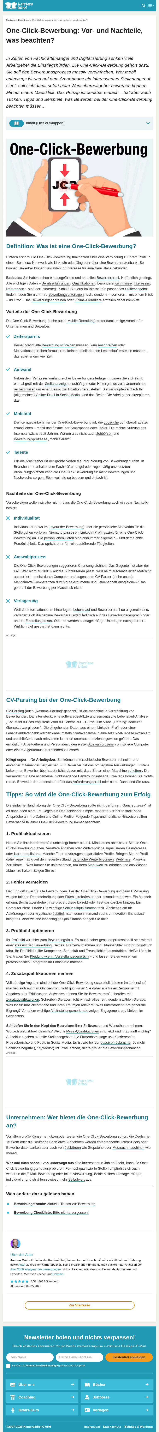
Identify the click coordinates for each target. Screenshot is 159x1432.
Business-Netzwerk (32, 263)
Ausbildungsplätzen (29, 472)
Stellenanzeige (56, 384)
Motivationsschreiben (30, 351)
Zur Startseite (79, 1305)
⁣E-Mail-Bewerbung (41, 1174)
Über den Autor (22, 1255)
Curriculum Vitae (98, 722)
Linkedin (60, 263)
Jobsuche (111, 422)
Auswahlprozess (101, 744)
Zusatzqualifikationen (22, 999)
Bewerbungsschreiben (49, 300)
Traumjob (73, 1005)
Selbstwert (76, 1179)
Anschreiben (107, 345)
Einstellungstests (38, 621)
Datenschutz (112, 1426)
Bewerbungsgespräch (125, 615)
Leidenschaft (107, 582)
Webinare (123, 859)
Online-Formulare (88, 300)
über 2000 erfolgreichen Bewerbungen (35, 1269)
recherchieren (24, 389)
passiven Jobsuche (115, 1042)
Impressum (92, 1426)
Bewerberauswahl (67, 615)
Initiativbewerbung (78, 1174)
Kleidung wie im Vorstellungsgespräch (59, 956)
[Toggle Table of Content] (79, 123)
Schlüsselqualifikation (79, 908)
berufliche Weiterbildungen (93, 859)
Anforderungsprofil (87, 782)
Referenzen (15, 289)
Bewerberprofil (108, 278)
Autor (21, 1264)
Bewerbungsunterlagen (66, 294)
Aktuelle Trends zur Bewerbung (54, 1204)
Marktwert (95, 865)
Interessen (142, 283)
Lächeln (145, 951)
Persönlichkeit (25, 544)
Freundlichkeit (96, 951)
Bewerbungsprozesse (30, 439)
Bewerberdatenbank (122, 263)
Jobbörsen (104, 434)
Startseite (10, 20)
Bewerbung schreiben (58, 345)
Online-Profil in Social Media (58, 395)
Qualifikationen (83, 283)
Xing (79, 263)
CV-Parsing (15, 711)
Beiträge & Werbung (138, 1426)
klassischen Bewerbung (33, 945)
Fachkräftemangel (70, 467)
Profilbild (18, 940)
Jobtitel (58, 914)
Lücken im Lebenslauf (129, 983)
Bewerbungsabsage (93, 776)
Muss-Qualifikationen (82, 1031)
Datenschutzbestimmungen (42, 1365)
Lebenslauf (81, 610)
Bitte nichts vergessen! (51, 1213)
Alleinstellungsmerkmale (69, 1011)
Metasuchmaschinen (128, 1148)
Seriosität (70, 951)
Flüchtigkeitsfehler (79, 897)
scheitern (135, 771)
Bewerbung (23, 20)
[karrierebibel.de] (19, 5)
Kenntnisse (123, 283)
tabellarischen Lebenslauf (98, 351)
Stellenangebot (136, 289)
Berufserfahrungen (56, 283)
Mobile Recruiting (80, 321)
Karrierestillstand (27, 854)
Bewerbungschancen (124, 1048)
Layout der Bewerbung (66, 527)
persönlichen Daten (59, 538)
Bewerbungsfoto (60, 940)
